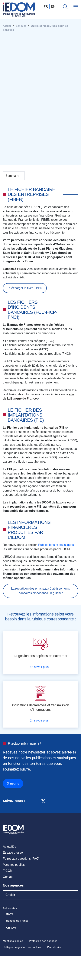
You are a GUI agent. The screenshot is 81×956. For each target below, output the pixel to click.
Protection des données (43, 940)
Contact (8, 876)
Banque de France (17, 920)
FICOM (7, 870)
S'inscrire (13, 783)
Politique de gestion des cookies (22, 947)
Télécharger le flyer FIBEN (25, 288)
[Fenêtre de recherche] (65, 6)
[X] (43, 800)
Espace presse (13, 852)
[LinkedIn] (29, 800)
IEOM (10, 913)
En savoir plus (39, 666)
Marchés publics (14, 864)
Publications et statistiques (56, 544)
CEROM (11, 927)
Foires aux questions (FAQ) (21, 858)
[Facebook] (36, 800)
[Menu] (75, 6)
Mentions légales (13, 940)
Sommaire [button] (12, 175)
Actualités (9, 846)
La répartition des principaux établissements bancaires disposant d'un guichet (40, 591)
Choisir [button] (10, 894)
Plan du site (54, 947)
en (53, 6)
